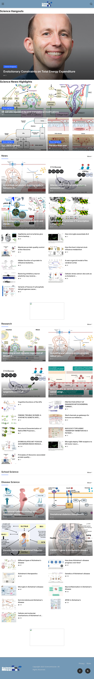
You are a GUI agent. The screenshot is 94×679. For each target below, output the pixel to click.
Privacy (81, 663)
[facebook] (80, 671)
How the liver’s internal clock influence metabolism (76, 248)
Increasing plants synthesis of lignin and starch (23, 222)
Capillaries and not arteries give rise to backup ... (30, 235)
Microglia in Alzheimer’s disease (30, 587)
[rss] (87, 671)
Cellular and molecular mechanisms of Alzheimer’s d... (30, 614)
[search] (91, 3)
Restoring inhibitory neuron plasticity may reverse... (29, 275)
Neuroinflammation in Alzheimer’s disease (78, 588)
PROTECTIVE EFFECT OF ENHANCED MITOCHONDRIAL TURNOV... (76, 404)
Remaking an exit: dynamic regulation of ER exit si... (23, 354)
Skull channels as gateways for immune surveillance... (77, 416)
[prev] (4, 47)
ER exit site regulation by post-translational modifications (30, 112)
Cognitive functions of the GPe (30, 402)
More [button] (89, 156)
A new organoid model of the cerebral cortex (76, 261)
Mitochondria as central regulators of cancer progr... (68, 390)
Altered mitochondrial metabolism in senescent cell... (68, 186)
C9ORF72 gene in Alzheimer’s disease (69, 550)
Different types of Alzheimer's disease (29, 561)
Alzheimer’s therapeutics (27, 574)
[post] (47, 47)
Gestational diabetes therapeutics (67, 514)
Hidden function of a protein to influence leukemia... (30, 261)
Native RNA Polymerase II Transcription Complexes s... (69, 222)
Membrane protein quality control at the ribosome (31, 248)
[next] (90, 47)
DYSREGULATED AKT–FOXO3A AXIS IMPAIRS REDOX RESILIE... (30, 443)
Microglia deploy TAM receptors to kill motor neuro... (78, 443)
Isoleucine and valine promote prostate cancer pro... (69, 354)
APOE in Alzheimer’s (73, 600)
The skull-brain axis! (58, 145)
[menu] (3, 3)
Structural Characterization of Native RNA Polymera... (29, 429)
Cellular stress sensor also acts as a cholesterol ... (78, 275)
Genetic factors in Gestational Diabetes (22, 550)
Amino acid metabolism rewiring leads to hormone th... (23, 186)
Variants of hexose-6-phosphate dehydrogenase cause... (31, 288)
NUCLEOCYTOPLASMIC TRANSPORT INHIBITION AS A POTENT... (76, 430)
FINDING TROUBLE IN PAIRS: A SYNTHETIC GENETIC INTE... (29, 416)
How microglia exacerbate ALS (77, 234)
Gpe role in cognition (11, 145)
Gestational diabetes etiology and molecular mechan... (20, 512)
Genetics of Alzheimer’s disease (77, 574)
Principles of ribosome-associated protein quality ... (31, 456)
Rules (89, 663)
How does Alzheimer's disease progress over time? (77, 561)
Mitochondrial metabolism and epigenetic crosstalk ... (18, 390)
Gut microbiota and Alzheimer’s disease (30, 601)
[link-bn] (47, 311)
